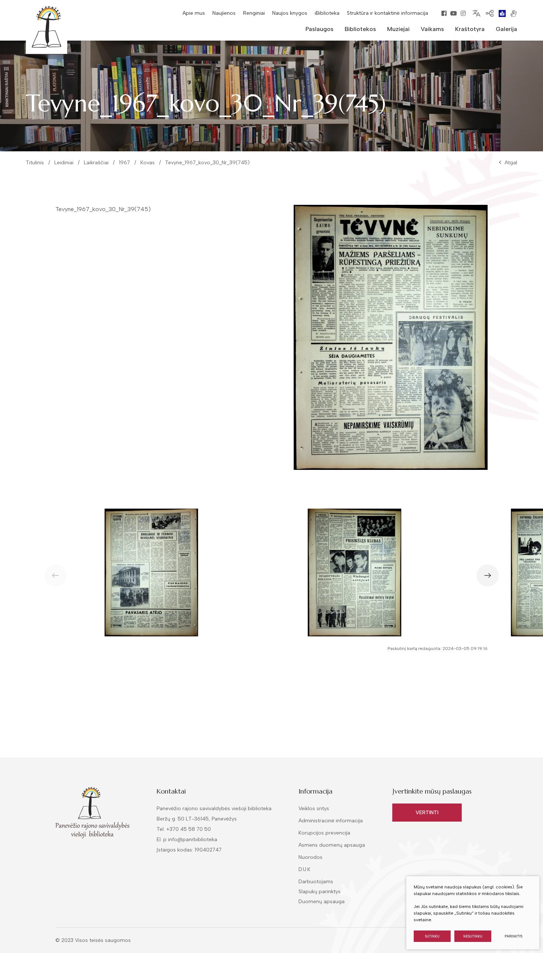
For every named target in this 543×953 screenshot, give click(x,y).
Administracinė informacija (330, 821)
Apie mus (193, 13)
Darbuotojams (315, 881)
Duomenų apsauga (321, 901)
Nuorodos (310, 857)
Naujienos (224, 13)
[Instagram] (463, 13)
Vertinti (427, 812)
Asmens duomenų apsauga (331, 845)
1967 (124, 162)
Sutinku (432, 936)
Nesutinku (472, 936)
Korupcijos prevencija (324, 833)
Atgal (511, 162)
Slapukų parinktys (319, 892)
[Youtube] (453, 13)
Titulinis (35, 162)
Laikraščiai (96, 162)
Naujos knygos (289, 13)
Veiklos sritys (313, 808)
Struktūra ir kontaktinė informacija (387, 13)
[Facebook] (444, 13)
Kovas (147, 162)
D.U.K (304, 869)
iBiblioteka (327, 13)
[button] (488, 575)
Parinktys (513, 936)
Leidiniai (64, 162)
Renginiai (254, 13)
